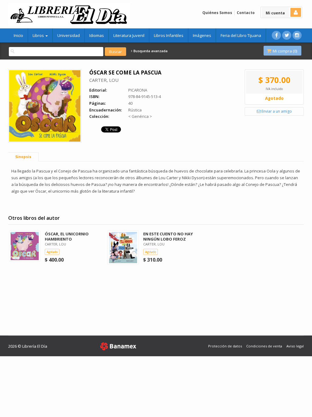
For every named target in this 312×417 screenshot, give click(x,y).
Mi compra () (284, 51)
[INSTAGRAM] (297, 35)
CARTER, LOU (104, 80)
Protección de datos (225, 346)
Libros (39, 35)
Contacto (246, 12)
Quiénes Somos (217, 12)
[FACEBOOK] (276, 35)
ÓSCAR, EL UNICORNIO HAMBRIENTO (67, 236)
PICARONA (137, 90)
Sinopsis (23, 156)
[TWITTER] (286, 35)
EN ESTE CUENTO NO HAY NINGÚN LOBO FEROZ (168, 236)
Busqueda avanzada (150, 51)
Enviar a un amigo (276, 111)
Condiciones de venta (264, 346)
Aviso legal (295, 346)
